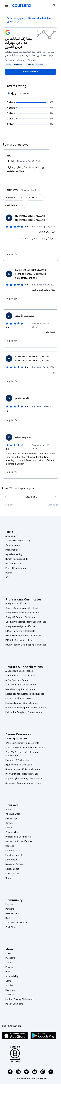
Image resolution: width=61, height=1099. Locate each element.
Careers (9, 823)
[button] (18, 488)
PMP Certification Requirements (21, 774)
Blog (7, 918)
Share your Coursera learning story (23, 783)
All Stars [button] (32, 197)
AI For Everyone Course (17, 680)
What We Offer (12, 814)
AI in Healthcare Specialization (20, 684)
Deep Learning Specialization (20, 689)
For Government (13, 855)
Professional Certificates (18, 837)
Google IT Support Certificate (20, 617)
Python (9, 572)
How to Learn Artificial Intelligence (22, 769)
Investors (10, 958)
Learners (9, 904)
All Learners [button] (11, 197)
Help (7, 971)
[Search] (54, 6)
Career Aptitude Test (16, 738)
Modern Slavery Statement (19, 999)
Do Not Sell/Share (14, 1004)
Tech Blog (10, 927)
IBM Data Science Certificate (19, 640)
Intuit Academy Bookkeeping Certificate (25, 645)
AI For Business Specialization (20, 675)
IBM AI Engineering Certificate (20, 631)
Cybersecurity (12, 545)
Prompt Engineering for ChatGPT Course (25, 707)
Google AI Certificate (16, 603)
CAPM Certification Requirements (22, 743)
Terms (8, 962)
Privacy (9, 967)
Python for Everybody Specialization (23, 712)
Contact (9, 981)
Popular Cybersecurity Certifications (23, 778)
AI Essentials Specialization (19, 671)
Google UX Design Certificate (20, 626)
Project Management (16, 568)
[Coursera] (21, 5)
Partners (9, 909)
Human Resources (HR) (16, 559)
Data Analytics (12, 550)
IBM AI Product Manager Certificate (23, 635)
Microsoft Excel (13, 563)
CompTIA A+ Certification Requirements (25, 747)
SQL (7, 577)
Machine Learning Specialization (21, 703)
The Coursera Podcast (16, 922)
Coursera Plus (12, 832)
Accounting (11, 536)
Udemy (9, 878)
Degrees (9, 846)
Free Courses (12, 873)
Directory (10, 990)
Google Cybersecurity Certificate (22, 608)
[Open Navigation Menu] (7, 6)
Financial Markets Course (18, 698)
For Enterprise (12, 850)
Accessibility (11, 976)
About (8, 809)
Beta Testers (12, 913)
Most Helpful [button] (11, 205)
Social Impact (12, 869)
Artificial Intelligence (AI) (17, 540)
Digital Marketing (13, 554)
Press (8, 953)
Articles (9, 985)
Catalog (9, 827)
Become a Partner (14, 864)
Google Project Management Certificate (25, 622)
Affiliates (9, 994)
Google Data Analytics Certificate (22, 612)
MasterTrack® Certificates (18, 841)
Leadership (11, 818)
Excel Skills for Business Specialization (24, 694)
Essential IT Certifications (18, 760)
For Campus (11, 859)
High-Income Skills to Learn (19, 764)
